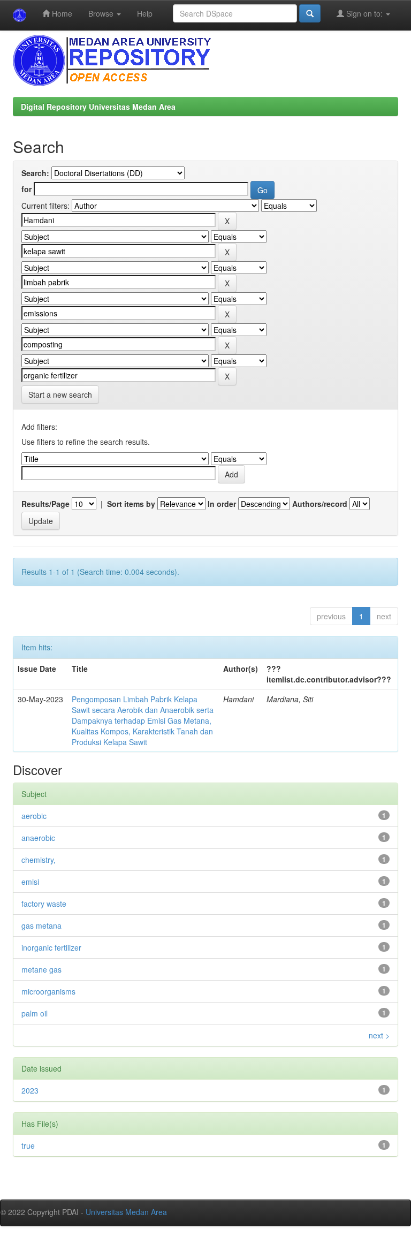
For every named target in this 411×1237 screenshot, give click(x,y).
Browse (102, 13)
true (28, 1145)
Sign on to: (364, 13)
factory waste (43, 903)
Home (61, 13)
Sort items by (131, 503)
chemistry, (38, 859)
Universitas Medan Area (126, 1211)
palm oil (34, 1013)
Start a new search (60, 394)
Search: (35, 173)
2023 (30, 1090)
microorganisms (48, 991)
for (26, 189)
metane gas (41, 969)
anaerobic (38, 837)
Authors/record (319, 503)
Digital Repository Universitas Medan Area (98, 106)
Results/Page (45, 503)
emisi (30, 881)
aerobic (34, 815)
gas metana (41, 925)
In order (222, 503)
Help (145, 13)
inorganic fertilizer (51, 947)
